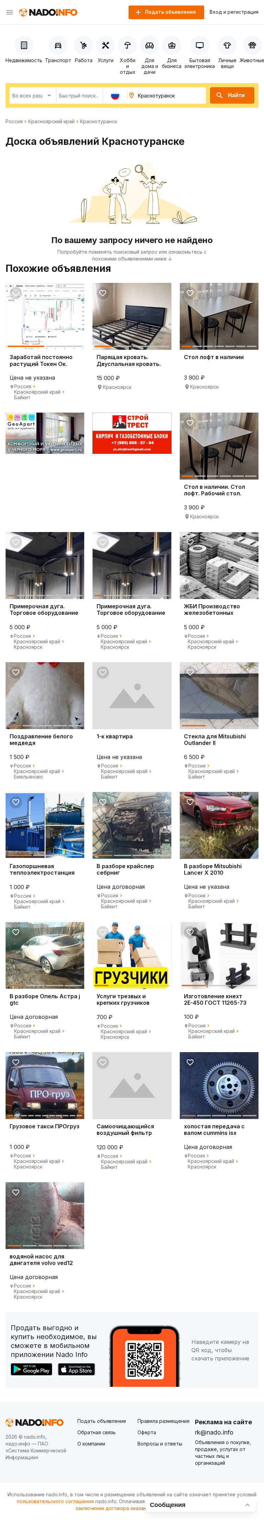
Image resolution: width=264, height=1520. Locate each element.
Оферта (147, 1432)
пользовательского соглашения (55, 1501)
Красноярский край (51, 121)
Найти (236, 95)
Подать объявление (101, 1421)
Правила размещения (163, 1421)
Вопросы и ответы (160, 1444)
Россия (14, 121)
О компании (91, 1444)
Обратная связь (96, 1432)
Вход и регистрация (234, 12)
